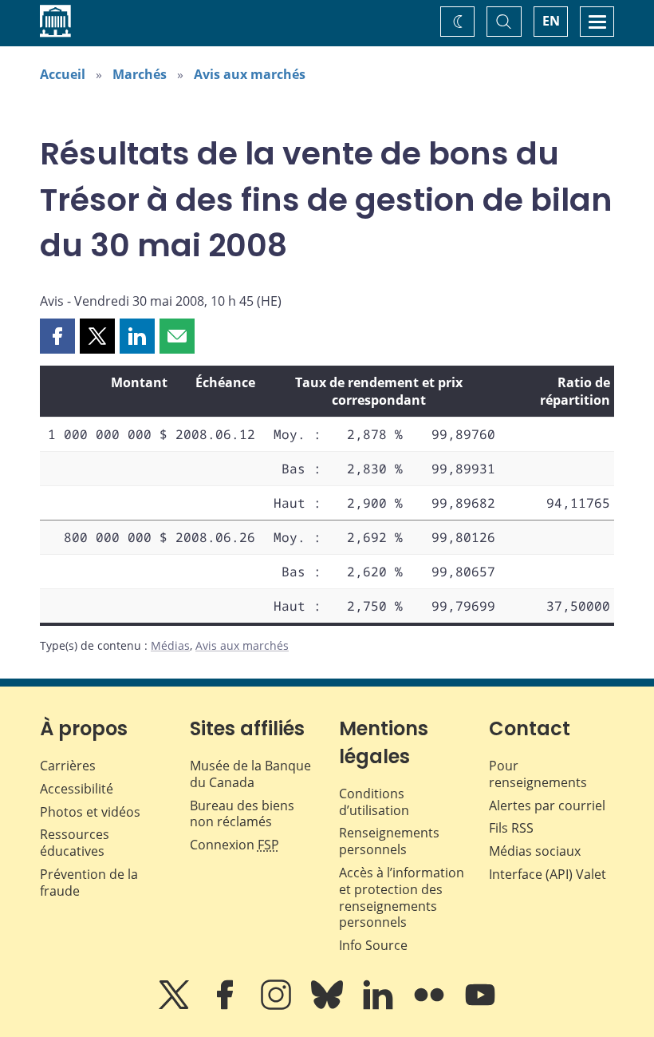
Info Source (373, 945)
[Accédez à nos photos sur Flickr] (430, 1006)
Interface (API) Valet (547, 874)
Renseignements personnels (389, 841)
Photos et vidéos (90, 812)
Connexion (234, 844)
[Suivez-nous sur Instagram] (277, 1006)
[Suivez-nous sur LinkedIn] (379, 1006)
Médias (170, 645)
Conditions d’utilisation (374, 802)
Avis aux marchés (249, 74)
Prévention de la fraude (89, 882)
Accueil (62, 74)
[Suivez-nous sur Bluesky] (328, 1006)
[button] (57, 336)
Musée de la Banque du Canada (250, 774)
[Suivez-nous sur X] (175, 1006)
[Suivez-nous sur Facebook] (226, 1006)
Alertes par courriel (547, 805)
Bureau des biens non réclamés (242, 814)
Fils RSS (511, 828)
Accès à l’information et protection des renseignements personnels (401, 897)
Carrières (68, 765)
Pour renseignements (538, 774)
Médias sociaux (535, 851)
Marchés (139, 74)
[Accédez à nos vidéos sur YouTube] (480, 1006)
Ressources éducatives (74, 842)
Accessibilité (76, 789)
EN (551, 21)
